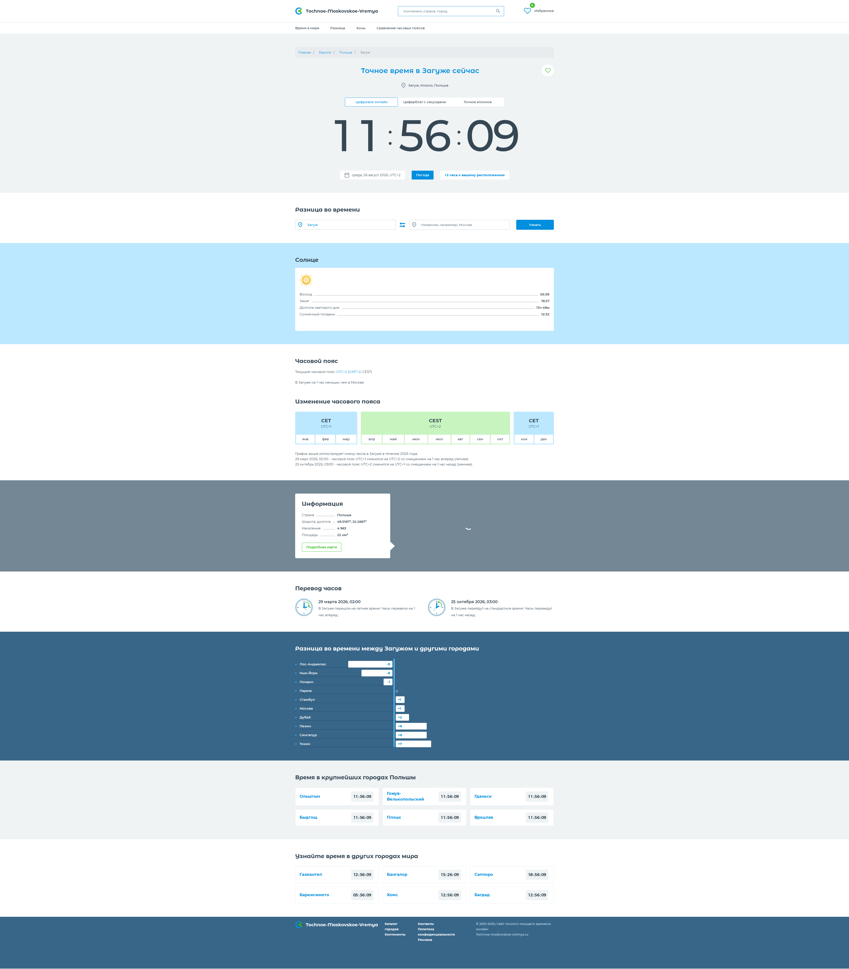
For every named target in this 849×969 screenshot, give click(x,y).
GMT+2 (355, 372)
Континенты (395, 934)
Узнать (535, 225)
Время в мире (307, 28)
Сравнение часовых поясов (401, 28)
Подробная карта (321, 547)
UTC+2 (341, 372)
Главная (304, 52)
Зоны (360, 28)
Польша (345, 52)
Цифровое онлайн (372, 102)
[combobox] (451, 11)
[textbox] (451, 11)
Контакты (426, 924)
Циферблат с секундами (424, 102)
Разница (337, 28)
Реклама (425, 940)
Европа (325, 52)
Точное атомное (478, 102)
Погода (422, 175)
